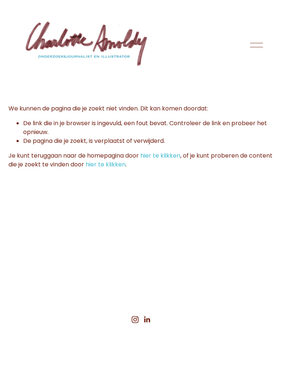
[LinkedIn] (147, 319)
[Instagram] (135, 319)
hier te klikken (160, 155)
